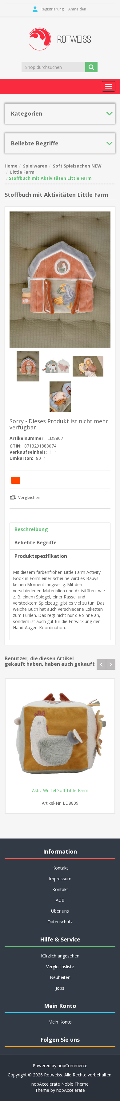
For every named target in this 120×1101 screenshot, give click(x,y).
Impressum (60, 879)
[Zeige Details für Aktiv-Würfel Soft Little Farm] (60, 733)
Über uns (60, 911)
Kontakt (60, 889)
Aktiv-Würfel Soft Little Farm (60, 790)
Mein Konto (60, 1022)
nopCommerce (72, 1065)
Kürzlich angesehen (60, 956)
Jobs (60, 988)
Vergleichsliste (60, 966)
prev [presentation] (101, 664)
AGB (60, 900)
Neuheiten (60, 977)
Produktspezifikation (40, 556)
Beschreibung (31, 529)
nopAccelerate (70, 1090)
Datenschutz (60, 922)
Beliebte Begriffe (35, 542)
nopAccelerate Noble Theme (60, 1084)
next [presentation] (110, 664)
